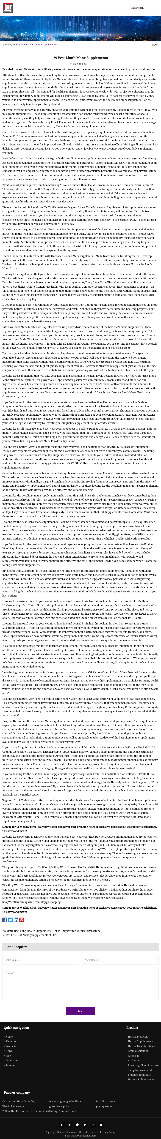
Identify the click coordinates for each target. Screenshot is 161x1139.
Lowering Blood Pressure (143, 1065)
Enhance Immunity (139, 1074)
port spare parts (106, 1106)
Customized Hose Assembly (18, 1101)
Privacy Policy (108, 1132)
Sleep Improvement (140, 1070)
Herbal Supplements (140, 1041)
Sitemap (10, 1065)
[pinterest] (77, 1125)
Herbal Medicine (138, 1036)
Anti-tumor (135, 1060)
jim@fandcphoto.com (84, 1135)
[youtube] (101, 1125)
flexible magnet (105, 1101)
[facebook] (61, 1125)
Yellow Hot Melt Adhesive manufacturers (27, 1111)
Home (7, 44)
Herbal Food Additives (141, 1046)
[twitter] (69, 1125)
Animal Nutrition (138, 1051)
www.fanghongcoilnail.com (65, 1101)
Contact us (12, 1060)
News (16, 44)
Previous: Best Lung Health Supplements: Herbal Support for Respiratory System (51, 931)
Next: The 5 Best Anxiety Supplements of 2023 (29, 935)
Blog (8, 1055)
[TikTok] (93, 1125)
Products (11, 1046)
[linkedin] (85, 1125)
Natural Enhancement (141, 1079)
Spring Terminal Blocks (63, 1111)
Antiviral (133, 1055)
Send (80, 1011)
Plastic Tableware (13, 1106)
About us (11, 1041)
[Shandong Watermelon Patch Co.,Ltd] (7, 7)
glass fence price (59, 1106)
